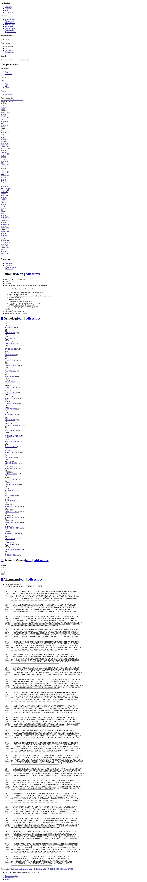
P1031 (3, 206)
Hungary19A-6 (5, 112)
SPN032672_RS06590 (12, 506)
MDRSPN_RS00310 (11, 463)
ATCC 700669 (5, 148)
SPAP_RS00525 (10, 382)
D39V (3, 109)
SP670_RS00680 (10, 355)
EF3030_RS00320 (11, 349)
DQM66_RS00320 (11, 474)
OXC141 (4, 202)
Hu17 (2, 174)
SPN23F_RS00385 (11, 398)
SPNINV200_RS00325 (12, 452)
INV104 (3, 177)
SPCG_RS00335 (10, 414)
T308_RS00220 (10, 371)
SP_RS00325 (9, 327)
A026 (2, 130)
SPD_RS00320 (10, 333)
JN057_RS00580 (10, 409)
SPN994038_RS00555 (12, 522)
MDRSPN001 (5, 188)
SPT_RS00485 (9, 544)
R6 (2, 210)
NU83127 (4, 199)
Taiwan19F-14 (5, 246)
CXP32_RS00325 (10, 555)
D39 (2, 105)
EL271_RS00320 (10, 430)
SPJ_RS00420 (9, 457)
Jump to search (18, 100)
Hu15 (2, 170)
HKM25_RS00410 (11, 360)
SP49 (2, 213)
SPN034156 (5, 221)
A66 (2, 134)
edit (20, 274)
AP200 (3, 138)
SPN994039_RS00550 (12, 528)
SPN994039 (5, 231)
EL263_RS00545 (10, 393)
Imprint (7, 879)
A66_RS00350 (9, 376)
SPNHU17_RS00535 (12, 441)
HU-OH (3, 166)
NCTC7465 (4, 192)
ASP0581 (4, 141)
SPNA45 (4, 235)
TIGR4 (10, 101)
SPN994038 (5, 228)
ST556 (3, 239)
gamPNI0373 (5, 253)
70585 (3, 127)
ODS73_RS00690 (10, 403)
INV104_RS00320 (11, 447)
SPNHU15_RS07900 (12, 436)
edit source (33, 274)
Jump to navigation (7, 100)
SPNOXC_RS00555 (11, 485)
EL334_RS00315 (10, 387)
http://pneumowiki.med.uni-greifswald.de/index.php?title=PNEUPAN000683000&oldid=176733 (42, 869)
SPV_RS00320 (10, 338)
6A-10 (3, 123)
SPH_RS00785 (10, 343)
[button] (1, 15)
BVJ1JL (3, 156)
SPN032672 (5, 217)
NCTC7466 (4, 195)
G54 (2, 163)
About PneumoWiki (11, 877)
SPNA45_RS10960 (11, 533)
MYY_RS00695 (10, 539)
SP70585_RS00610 (11, 366)
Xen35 (3, 249)
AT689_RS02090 (10, 468)
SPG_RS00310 (10, 420)
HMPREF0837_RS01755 (13, 549)
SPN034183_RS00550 (12, 517)
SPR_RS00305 (9, 495)
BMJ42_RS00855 (10, 501)
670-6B (3, 120)
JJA (2, 184)
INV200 (3, 181)
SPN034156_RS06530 (12, 512)
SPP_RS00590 (9, 490)
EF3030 (3, 116)
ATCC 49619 (5, 145)
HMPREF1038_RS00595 (13, 425)
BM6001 (3, 152)
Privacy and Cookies (11, 876)
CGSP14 (3, 159)
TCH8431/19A (5, 242)
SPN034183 (5, 224)
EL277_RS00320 (10, 479)
